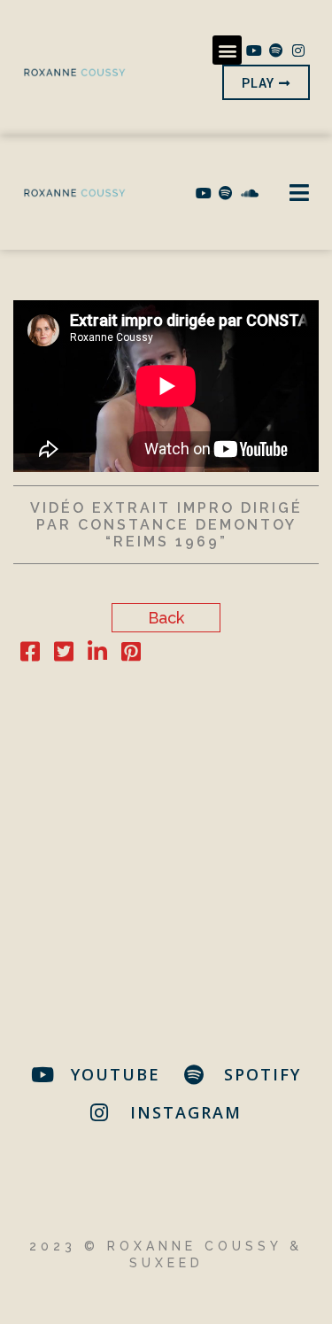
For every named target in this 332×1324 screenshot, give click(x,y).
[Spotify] (276, 50)
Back (166, 617)
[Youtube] (253, 50)
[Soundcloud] (247, 193)
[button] (227, 50)
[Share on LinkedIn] (97, 654)
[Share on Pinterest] (131, 654)
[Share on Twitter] (64, 654)
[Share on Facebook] (30, 654)
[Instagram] (298, 50)
